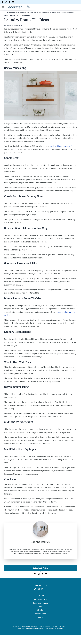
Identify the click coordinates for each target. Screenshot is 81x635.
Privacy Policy (64, 626)
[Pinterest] (3, 2)
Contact (42, 626)
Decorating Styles (40, 599)
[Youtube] (13, 2)
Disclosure (55, 626)
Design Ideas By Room (12, 15)
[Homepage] (17, 7)
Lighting (40, 610)
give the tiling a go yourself (61, 146)
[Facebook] (10, 2)
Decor (40, 617)
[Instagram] (6, 2)
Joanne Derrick (10, 25)
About (48, 626)
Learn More (71, 12)
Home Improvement (40, 603)
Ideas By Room (40, 613)
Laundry (26, 15)
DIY (40, 606)
